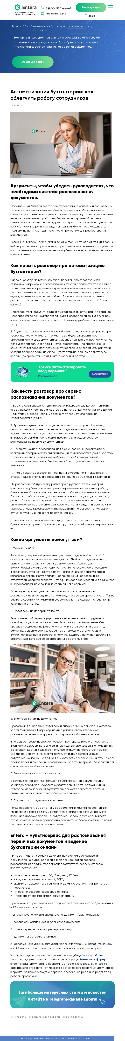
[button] (33, 62)
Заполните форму (93, 959)
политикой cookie (71, 1038)
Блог (27, 26)
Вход (92, 15)
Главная (16, 26)
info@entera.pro (56, 13)
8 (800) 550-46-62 (58, 8)
